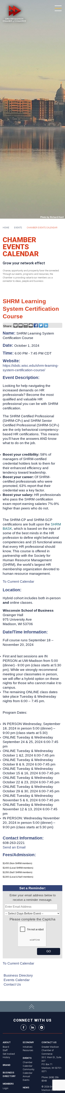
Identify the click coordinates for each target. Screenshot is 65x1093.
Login (5, 1088)
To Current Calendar (18, 581)
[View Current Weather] (31, 325)
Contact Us (12, 984)
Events (18, 227)
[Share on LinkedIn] (46, 325)
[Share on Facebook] (36, 325)
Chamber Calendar (27, 1064)
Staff (5, 1050)
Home (6, 227)
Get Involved (9, 1054)
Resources (28, 1050)
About (7, 1042)
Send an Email (14, 847)
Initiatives (27, 1046)
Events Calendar (17, 980)
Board (6, 1046)
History (6, 1057)
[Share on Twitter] (41, 325)
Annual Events (26, 1078)
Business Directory (18, 975)
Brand (6, 1065)
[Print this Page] (15, 325)
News (26, 1087)
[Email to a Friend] (20, 325)
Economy (28, 1042)
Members (8, 1083)
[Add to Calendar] (25, 325)
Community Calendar (28, 1071)
